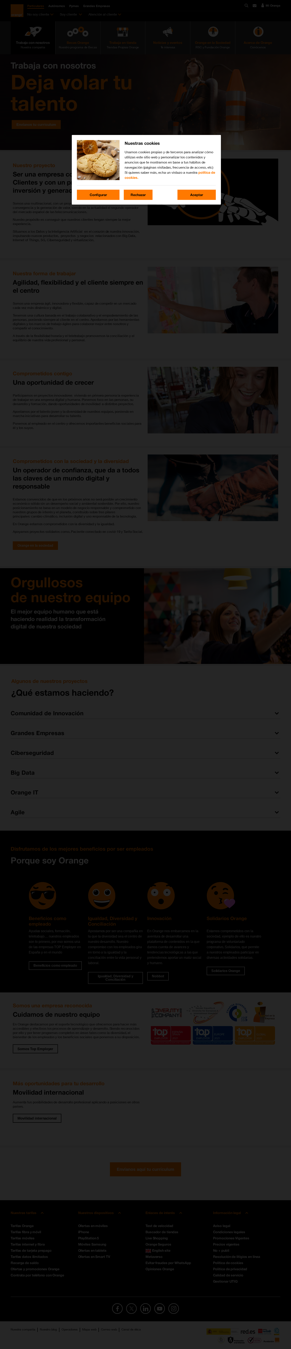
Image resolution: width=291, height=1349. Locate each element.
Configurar (98, 194)
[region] (146, 170)
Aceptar (196, 194)
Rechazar (138, 194)
